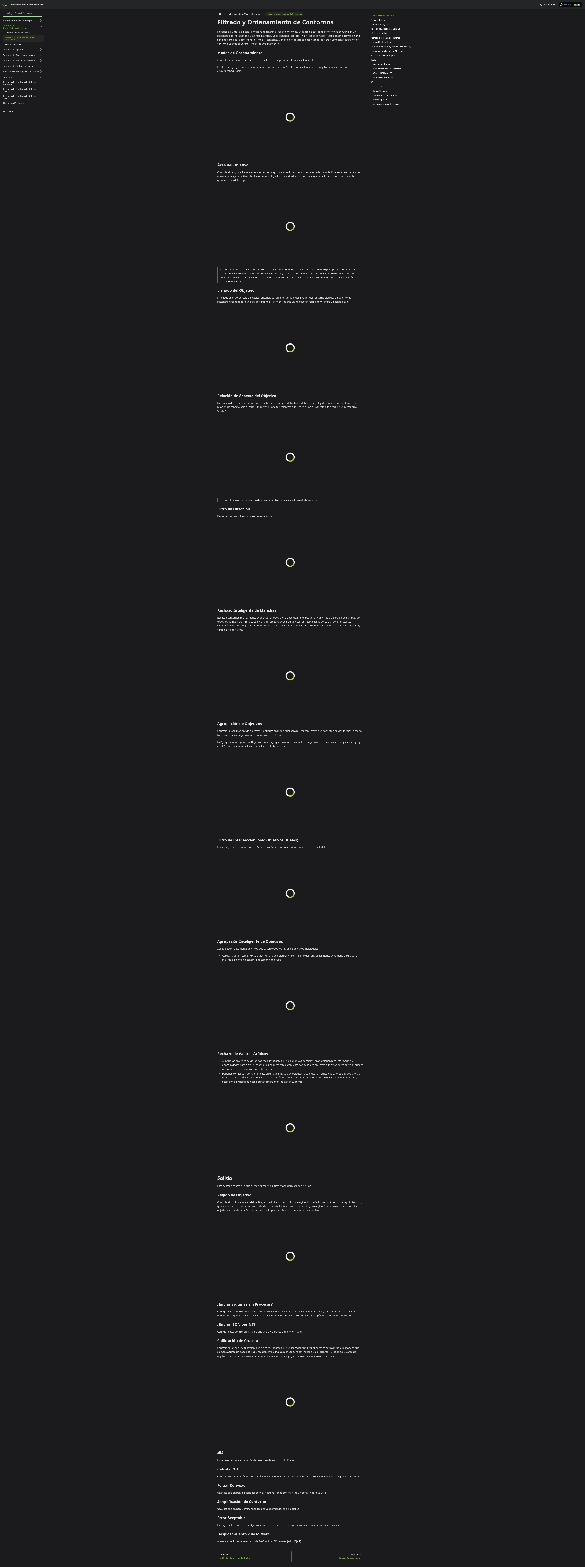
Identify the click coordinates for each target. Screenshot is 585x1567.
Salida (373, 59)
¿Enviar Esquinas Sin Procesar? (387, 68)
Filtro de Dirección (379, 33)
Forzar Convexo (380, 91)
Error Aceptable (380, 99)
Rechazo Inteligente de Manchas (385, 37)
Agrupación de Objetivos (382, 42)
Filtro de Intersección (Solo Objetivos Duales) (391, 46)
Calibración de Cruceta (383, 77)
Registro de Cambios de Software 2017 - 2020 (20, 97)
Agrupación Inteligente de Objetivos (387, 51)
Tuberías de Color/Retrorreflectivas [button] (15, 26)
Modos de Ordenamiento (382, 15)
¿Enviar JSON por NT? (382, 73)
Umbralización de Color (17, 32)
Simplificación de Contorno (385, 95)
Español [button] (548, 4)
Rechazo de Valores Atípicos (383, 55)
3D (372, 82)
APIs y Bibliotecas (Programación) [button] (21, 71)
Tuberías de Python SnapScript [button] (19, 60)
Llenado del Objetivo (380, 24)
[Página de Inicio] (220, 14)
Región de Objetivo (381, 64)
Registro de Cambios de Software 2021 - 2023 (20, 90)
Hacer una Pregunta (13, 102)
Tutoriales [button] (8, 76)
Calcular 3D (378, 86)
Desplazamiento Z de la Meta (386, 104)
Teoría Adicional (13, 44)
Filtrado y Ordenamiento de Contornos (19, 38)
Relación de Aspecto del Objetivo (385, 28)
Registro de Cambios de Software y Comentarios (21, 83)
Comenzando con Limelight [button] (17, 20)
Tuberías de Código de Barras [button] (18, 65)
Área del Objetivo (378, 20)
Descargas (8, 111)
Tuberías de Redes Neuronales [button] (19, 54)
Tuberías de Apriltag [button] (13, 49)
